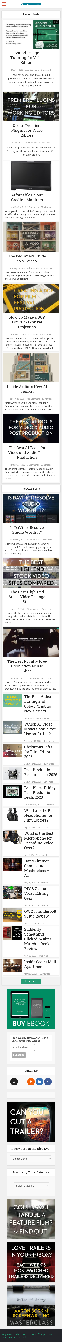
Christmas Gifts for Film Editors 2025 (38, 751)
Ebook (5, 1337)
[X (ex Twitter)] (14, 1081)
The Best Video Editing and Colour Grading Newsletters (37, 704)
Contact (13, 1337)
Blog (4, 1334)
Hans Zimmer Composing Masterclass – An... (36, 868)
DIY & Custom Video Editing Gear (36, 893)
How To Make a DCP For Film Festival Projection (27, 322)
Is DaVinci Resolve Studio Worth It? (27, 530)
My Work (22, 1337)
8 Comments (32, 609)
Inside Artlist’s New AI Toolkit (27, 389)
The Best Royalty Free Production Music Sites (27, 666)
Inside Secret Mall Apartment (40, 964)
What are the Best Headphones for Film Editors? (40, 815)
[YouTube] (22, 1081)
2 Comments (33, 465)
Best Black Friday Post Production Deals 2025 (40, 792)
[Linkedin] (39, 1081)
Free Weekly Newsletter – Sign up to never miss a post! (30, 1039)
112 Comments (32, 207)
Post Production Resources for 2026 (40, 772)
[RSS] (31, 1081)
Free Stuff (34, 1334)
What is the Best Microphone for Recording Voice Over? (38, 840)
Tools (16, 1334)
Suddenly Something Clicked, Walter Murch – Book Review (37, 939)
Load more (31, 981)
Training (24, 1334)
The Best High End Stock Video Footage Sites (27, 596)
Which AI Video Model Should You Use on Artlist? (40, 729)
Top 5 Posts (46, 1334)
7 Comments (33, 334)
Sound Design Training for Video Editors (27, 57)
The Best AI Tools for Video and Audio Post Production (27, 452)
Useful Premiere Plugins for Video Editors (27, 130)
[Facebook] (48, 1081)
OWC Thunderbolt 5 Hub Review (40, 914)
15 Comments (32, 678)
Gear (9, 1334)
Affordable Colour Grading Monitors (27, 197)
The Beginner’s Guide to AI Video (27, 258)
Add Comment (32, 70)
